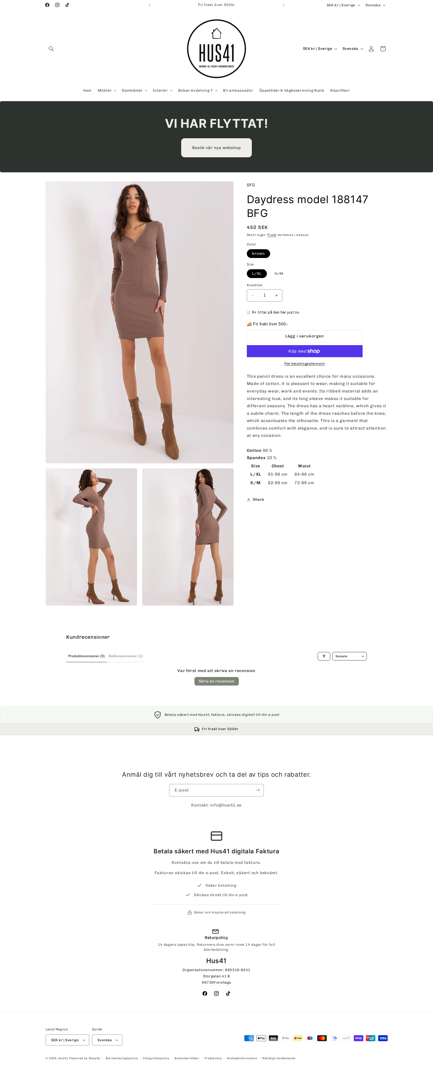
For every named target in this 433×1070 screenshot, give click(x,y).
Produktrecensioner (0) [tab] (86, 656)
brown (258, 253)
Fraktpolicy (213, 1058)
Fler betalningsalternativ (304, 363)
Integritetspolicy (156, 1058)
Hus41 (63, 1058)
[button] (51, 48)
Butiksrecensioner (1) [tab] (126, 656)
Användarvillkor (186, 1058)
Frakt (272, 235)
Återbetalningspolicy (121, 1058)
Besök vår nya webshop (216, 147)
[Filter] (324, 656)
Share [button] (258, 499)
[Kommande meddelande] (283, 5)
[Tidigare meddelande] (149, 5)
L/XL (257, 273)
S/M (282, 274)
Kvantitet (255, 285)
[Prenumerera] (258, 790)
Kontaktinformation (242, 1058)
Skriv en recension (217, 681)
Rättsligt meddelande (279, 1058)
